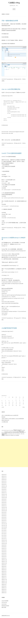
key (2, 432)
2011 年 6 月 (4, 533)
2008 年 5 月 (4, 590)
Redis (21, 431)
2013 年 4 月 (4, 502)
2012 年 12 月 (4, 507)
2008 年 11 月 (4, 581)
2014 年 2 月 (4, 490)
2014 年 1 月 (4, 492)
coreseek (11, 430)
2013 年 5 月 (4, 500)
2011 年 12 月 (4, 523)
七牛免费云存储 (5, 421)
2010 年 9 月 (4, 545)
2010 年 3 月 (4, 554)
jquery (19, 430)
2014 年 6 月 (4, 489)
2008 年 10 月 (4, 582)
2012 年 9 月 (4, 512)
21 (12, 403)
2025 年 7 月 (4, 476)
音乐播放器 (17, 435)
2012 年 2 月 (4, 520)
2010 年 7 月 (4, 548)
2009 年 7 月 (4, 568)
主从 (23, 433)
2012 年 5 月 (4, 515)
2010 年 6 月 (4, 550)
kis (3, 432)
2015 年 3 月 (4, 484)
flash (15, 430)
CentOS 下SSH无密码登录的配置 (11, 153)
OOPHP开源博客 (5, 600)
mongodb (15, 432)
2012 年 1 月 (4, 522)
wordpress (11, 433)
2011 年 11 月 (4, 525)
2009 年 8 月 (4, 566)
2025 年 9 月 (4, 474)
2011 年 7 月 (4, 531)
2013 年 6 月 (4, 499)
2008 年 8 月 (4, 586)
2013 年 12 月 (4, 494)
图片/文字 (17, 79)
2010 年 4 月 (4, 553)
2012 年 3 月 (4, 518)
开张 (9, 435)
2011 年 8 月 (4, 530)
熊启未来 (3, 417)
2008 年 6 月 (4, 589)
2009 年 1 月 (4, 577)
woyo (14, 433)
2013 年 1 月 (4, 505)
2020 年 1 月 (4, 477)
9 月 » (24, 407)
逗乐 (14, 435)
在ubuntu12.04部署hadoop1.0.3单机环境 (13, 238)
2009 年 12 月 (4, 559)
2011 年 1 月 (4, 538)
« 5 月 (3, 407)
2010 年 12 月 (4, 540)
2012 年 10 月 (4, 510)
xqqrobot (18, 433)
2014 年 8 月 (4, 487)
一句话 (21, 433)
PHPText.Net (4, 602)
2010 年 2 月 (4, 556)
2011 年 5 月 (4, 535)
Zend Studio (4, 604)
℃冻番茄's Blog (14, 3)
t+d (25, 432)
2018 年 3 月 (4, 479)
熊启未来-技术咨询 (5, 605)
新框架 (12, 435)
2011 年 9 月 (4, 528)
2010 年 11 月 (4, 541)
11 (2, 402)
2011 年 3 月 (4, 536)
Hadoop (17, 318)
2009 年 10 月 (4, 563)
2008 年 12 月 (4, 579)
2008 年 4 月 (4, 592)
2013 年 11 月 (4, 495)
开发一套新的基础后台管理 (10, 21)
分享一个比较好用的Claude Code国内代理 (10, 415)
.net (2, 430)
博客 (3, 435)
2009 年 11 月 (4, 561)
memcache (8, 432)
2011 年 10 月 (4, 527)
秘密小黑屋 (4, 607)
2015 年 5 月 (4, 482)
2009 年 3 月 (4, 574)
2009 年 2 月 (4, 576)
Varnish (4, 433)
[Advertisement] (14, 453)
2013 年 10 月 (4, 497)
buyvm (7, 430)
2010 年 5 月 (4, 551)
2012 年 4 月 (4, 517)
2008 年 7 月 (4, 587)
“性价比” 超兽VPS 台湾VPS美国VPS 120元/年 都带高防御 (13, 418)
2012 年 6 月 (4, 513)
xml (15, 433)
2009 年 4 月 (4, 572)
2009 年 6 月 (4, 569)
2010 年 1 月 (4, 558)
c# (9, 430)
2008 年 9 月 (4, 584)
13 (9, 402)
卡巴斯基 (6, 435)
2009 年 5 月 (4, 571)
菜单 (14, 8)
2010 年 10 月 (4, 543)
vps (7, 433)
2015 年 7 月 (4, 481)
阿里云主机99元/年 (5, 420)
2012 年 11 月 (4, 509)
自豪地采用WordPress (6, 615)
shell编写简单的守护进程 (9, 328)
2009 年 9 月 (4, 564)
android (4, 430)
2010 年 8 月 (4, 546)
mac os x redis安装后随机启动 (11, 89)
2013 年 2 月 (4, 504)
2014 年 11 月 (4, 486)
